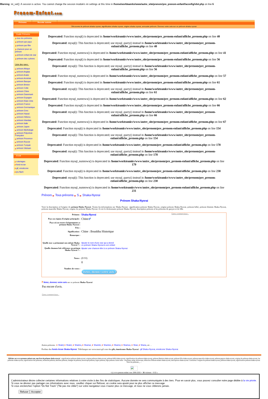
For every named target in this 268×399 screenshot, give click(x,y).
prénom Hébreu (23, 117)
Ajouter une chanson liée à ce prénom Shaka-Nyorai (104, 248)
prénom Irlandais (24, 120)
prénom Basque (24, 81)
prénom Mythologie (25, 130)
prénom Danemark (25, 94)
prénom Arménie (24, 78)
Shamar (87, 345)
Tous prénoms (64, 195)
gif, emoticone (22, 168)
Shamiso (107, 345)
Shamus (127, 345)
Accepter (36, 391)
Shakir (69, 345)
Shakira (78, 345)
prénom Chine (23, 91)
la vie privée (249, 380)
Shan (135, 345)
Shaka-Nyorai (91, 195)
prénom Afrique (23, 69)
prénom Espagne (24, 98)
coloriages (20, 161)
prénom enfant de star (26, 55)
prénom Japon (23, 127)
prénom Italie (22, 123)
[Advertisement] (199, 239)
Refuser (24, 391)
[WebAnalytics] (134, 369)
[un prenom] (39, 17)
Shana (143, 345)
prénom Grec (22, 110)
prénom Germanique (26, 107)
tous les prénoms (24, 38)
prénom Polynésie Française (23, 134)
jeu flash (20, 172)
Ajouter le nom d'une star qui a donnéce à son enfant (98, 244)
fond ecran (21, 164)
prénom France (23, 104)
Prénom (47, 195)
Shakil (60, 345)
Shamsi (117, 345)
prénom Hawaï (23, 114)
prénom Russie (23, 142)
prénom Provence (24, 138)
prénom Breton (23, 85)
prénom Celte (22, 88)
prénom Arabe (23, 75)
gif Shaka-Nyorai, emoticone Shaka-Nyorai (159, 349)
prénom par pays (24, 42)
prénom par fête (24, 45)
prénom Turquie (24, 145)
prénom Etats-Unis (25, 101)
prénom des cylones (26, 58)
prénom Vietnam (24, 148)
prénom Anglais (23, 72)
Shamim (97, 345)
